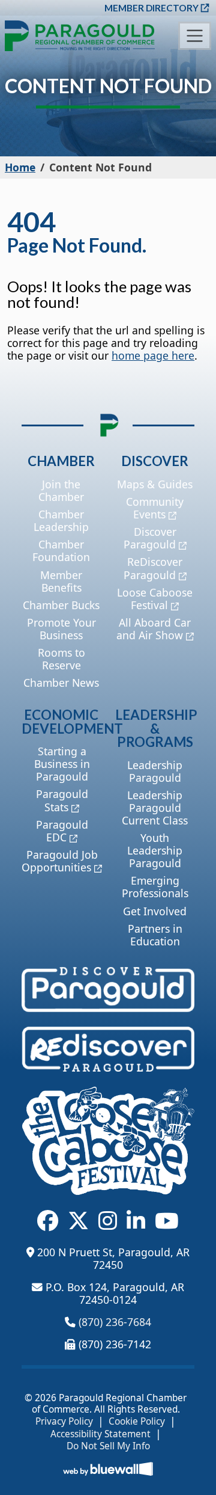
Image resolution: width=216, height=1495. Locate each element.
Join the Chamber (61, 490)
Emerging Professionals (155, 886)
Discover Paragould (150, 537)
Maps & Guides (155, 484)
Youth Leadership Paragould (154, 850)
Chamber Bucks (61, 605)
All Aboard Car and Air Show (153, 628)
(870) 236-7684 (115, 1322)
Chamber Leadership (61, 520)
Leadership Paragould (154, 771)
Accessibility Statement (100, 1434)
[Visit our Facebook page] (47, 1220)
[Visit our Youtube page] (167, 1220)
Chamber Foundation (61, 550)
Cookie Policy (137, 1421)
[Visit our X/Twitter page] (78, 1220)
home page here (153, 355)
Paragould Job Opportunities (60, 860)
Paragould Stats (62, 800)
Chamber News (61, 682)
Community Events (155, 507)
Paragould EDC (62, 830)
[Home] (80, 36)
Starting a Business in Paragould (62, 764)
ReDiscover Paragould (153, 568)
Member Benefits (61, 581)
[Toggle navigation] (194, 36)
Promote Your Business (61, 628)
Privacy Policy (64, 1421)
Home (20, 167)
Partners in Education (155, 934)
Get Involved (155, 911)
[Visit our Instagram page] (107, 1220)
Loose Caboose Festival (155, 598)
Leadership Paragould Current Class (155, 807)
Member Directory (151, 7)
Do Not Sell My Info (108, 1446)
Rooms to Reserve (61, 658)
